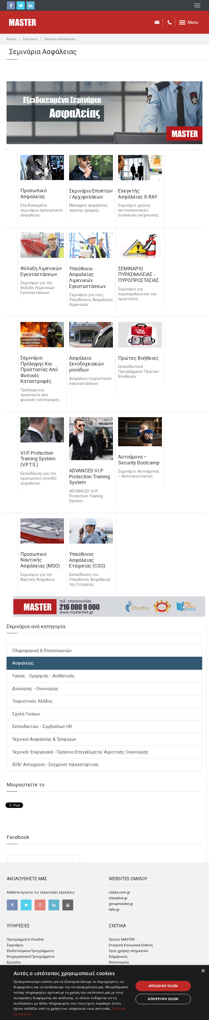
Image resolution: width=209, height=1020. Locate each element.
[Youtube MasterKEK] (67, 905)
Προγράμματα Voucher (25, 939)
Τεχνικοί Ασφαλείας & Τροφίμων (44, 739)
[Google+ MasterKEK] (40, 905)
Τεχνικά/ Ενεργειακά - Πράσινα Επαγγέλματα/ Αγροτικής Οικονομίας (80, 752)
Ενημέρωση (118, 956)
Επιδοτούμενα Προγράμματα (30, 951)
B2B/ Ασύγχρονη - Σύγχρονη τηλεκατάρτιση (55, 764)
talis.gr (114, 909)
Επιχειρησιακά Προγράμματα (30, 956)
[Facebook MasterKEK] (12, 905)
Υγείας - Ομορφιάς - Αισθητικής (43, 675)
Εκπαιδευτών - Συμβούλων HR (42, 726)
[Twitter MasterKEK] (26, 905)
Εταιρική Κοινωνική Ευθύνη (131, 945)
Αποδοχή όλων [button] (163, 986)
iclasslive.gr (118, 898)
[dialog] (104, 992)
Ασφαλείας (23, 663)
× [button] (203, 971)
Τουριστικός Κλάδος (32, 701)
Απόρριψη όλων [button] (163, 999)
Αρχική (12, 39)
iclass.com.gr (119, 892)
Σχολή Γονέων (26, 714)
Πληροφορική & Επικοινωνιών (42, 650)
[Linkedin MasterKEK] (53, 905)
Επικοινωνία (119, 962)
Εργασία (13, 962)
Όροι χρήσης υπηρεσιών (128, 951)
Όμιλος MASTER (122, 939)
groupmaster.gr (121, 904)
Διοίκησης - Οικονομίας (35, 688)
